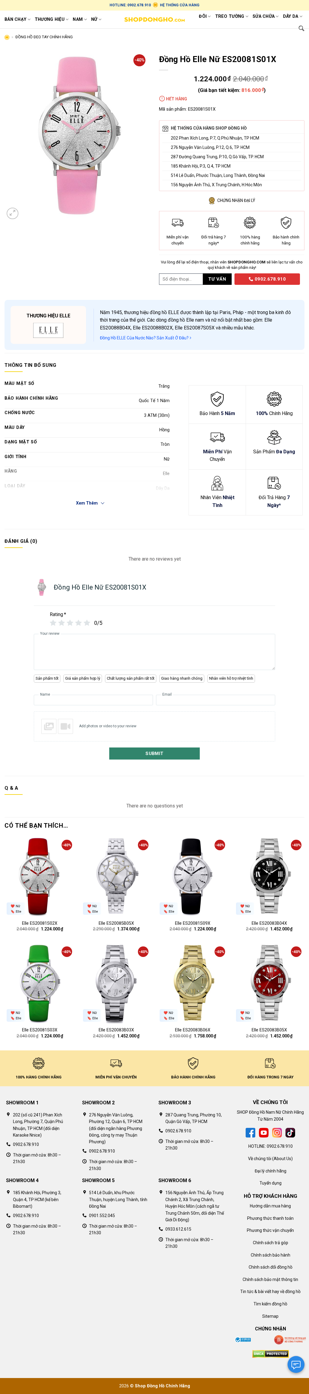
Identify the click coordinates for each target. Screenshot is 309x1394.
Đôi (203, 16)
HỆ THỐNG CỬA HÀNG (179, 5)
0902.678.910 (269, 279)
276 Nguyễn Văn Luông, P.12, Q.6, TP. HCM (210, 147)
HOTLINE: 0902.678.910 (130, 5)
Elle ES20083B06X (192, 1030)
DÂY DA (290, 16)
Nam (78, 19)
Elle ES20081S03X (39, 1030)
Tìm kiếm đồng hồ (270, 1303)
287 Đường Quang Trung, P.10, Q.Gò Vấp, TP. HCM (217, 156)
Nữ (94, 19)
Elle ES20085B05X (116, 923)
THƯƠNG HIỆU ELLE (48, 316)
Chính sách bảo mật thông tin (270, 1279)
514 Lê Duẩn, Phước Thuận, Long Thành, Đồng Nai (218, 175)
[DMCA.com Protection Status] (270, 1353)
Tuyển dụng (271, 1183)
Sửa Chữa (264, 16)
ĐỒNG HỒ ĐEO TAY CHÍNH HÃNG (44, 37)
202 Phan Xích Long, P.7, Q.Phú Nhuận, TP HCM (215, 138)
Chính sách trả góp (270, 1242)
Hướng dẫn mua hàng (270, 1206)
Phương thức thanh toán (270, 1218)
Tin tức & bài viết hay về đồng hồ (270, 1291)
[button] (12, 213)
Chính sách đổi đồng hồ (270, 1267)
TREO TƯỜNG (229, 16)
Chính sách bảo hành (270, 1255)
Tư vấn (217, 279)
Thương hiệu (50, 19)
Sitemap (270, 1316)
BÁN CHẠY (15, 19)
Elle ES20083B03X (116, 1030)
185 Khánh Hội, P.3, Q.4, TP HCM (201, 166)
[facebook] (250, 1132)
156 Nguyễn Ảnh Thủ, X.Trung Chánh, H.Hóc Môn (216, 184)
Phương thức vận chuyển (270, 1230)
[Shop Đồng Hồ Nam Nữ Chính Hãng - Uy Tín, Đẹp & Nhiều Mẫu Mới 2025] (154, 19)
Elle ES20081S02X (39, 923)
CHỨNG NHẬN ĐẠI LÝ (236, 200)
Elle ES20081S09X (192, 923)
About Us (282, 1158)
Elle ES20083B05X (269, 1030)
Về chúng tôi (259, 1158)
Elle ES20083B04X (269, 923)
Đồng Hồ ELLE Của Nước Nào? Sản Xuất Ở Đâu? (145, 337)
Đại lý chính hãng (270, 1171)
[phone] (232, 279)
